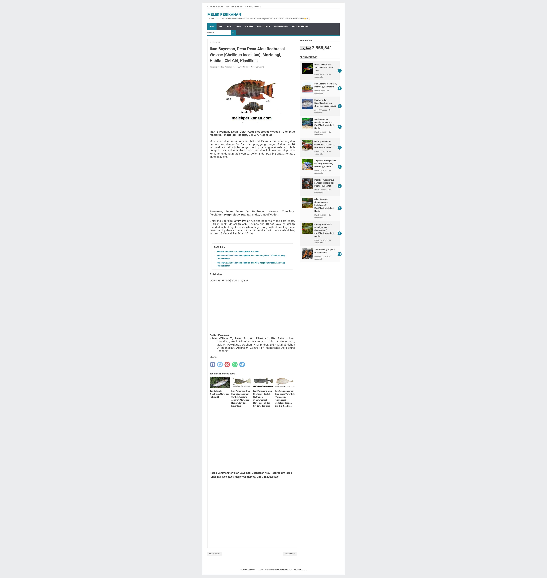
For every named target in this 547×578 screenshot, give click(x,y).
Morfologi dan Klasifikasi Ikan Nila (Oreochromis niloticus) (325, 103)
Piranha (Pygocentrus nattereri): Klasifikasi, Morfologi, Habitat (324, 183)
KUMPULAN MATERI (253, 7)
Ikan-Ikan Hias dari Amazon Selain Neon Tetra (323, 67)
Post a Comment (257, 67)
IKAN (229, 26)
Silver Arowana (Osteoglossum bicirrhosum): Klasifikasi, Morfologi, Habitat (324, 205)
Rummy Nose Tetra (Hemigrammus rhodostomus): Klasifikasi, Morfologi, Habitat (324, 230)
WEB (220, 26)
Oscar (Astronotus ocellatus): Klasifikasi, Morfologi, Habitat (324, 144)
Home (212, 26)
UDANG (238, 26)
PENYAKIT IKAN (263, 26)
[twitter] (220, 364)
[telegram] (242, 364)
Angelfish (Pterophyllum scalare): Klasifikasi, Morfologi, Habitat (325, 164)
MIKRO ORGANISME (300, 26)
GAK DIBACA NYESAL (234, 7)
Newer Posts (214, 554)
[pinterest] (227, 364)
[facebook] (212, 364)
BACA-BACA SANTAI (215, 7)
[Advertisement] (252, 181)
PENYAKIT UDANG (281, 26)
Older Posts (290, 554)
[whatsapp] (235, 364)
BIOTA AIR (249, 26)
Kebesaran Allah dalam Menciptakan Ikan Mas (238, 251)
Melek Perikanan (224, 14)
